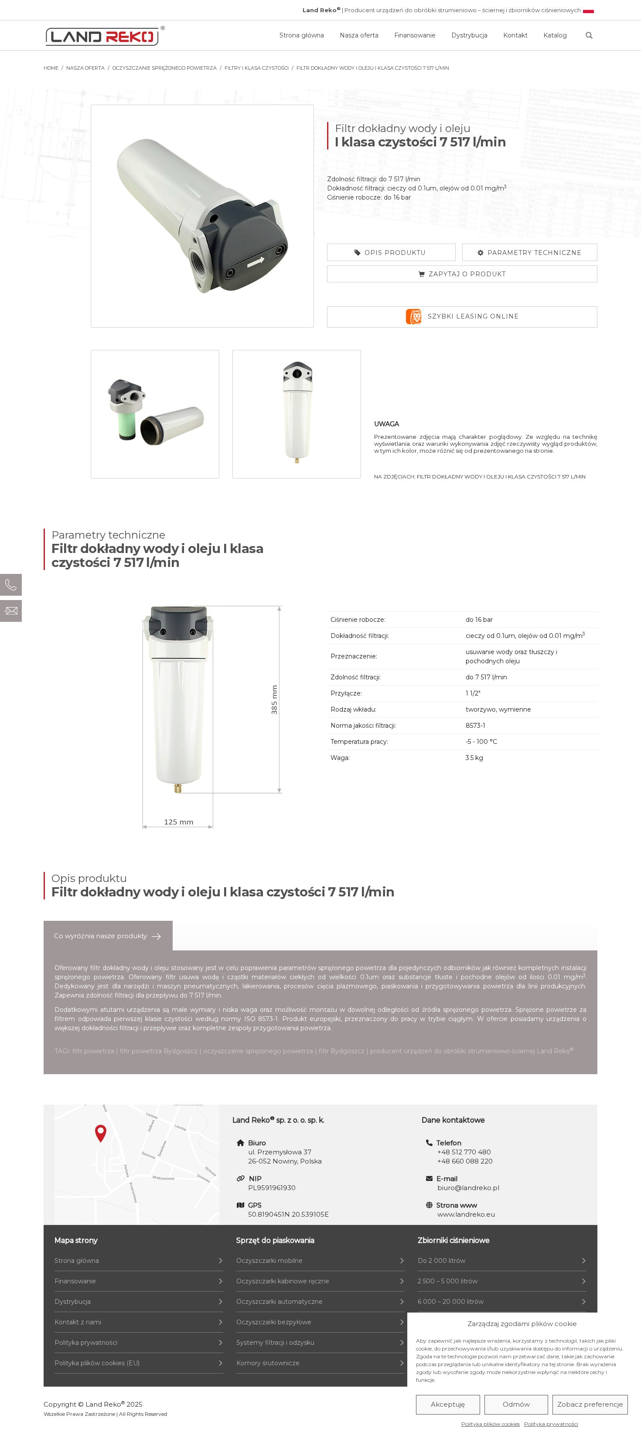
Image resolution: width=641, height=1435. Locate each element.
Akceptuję (448, 1405)
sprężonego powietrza (352, 968)
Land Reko (105, 1404)
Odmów (516, 1405)
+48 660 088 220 (465, 1161)
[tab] (108, 936)
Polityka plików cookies (490, 1424)
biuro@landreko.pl (468, 1188)
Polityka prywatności (551, 1424)
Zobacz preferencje (590, 1405)
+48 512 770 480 (464, 1152)
